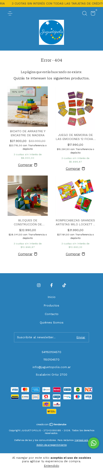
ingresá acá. (81, 440)
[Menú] (11, 13)
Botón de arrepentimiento (51, 444)
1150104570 (52, 359)
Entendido (51, 465)
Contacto (51, 314)
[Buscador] (84, 13)
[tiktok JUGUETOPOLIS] (64, 285)
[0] (92, 14)
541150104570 (51, 352)
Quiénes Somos (52, 322)
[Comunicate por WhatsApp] (93, 443)
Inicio (52, 297)
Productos (51, 305)
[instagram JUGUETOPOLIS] (39, 285)
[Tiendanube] (51, 425)
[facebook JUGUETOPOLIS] (52, 285)
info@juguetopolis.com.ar (51, 367)
